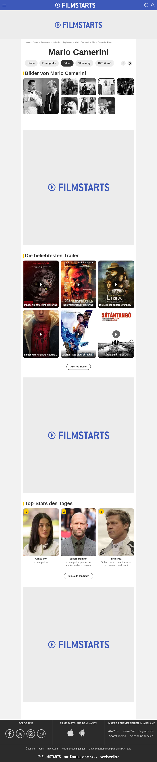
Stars (35, 42)
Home (27, 42)
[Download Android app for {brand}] (84, 732)
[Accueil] (75, 5)
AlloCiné (113, 731)
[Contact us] (42, 733)
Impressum (52, 748)
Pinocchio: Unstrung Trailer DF (40, 305)
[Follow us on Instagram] (31, 733)
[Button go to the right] (130, 63)
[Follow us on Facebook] (10, 733)
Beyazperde (146, 731)
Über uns (30, 748)
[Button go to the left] (123, 63)
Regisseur (45, 42)
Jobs (41, 748)
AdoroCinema (117, 736)
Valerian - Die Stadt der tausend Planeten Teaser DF (79, 354)
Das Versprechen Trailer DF (78, 305)
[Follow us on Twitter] (21, 733)
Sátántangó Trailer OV (116, 354)
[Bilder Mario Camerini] (41, 96)
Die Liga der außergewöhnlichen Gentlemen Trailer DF (116, 305)
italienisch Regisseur (62, 42)
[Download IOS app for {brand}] (72, 732)
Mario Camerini (82, 42)
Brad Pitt (116, 558)
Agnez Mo (41, 558)
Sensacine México (141, 736)
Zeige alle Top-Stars (78, 576)
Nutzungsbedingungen (74, 748)
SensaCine (128, 731)
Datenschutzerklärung (100, 748)
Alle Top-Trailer (78, 366)
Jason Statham (78, 558)
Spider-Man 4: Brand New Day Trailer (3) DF (41, 354)
